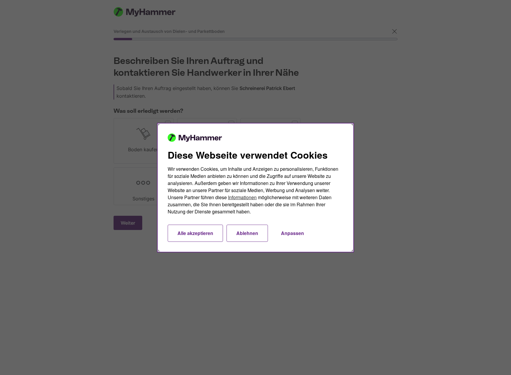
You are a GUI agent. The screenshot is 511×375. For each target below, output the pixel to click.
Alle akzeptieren (195, 233)
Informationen (242, 197)
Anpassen (292, 233)
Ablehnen (247, 233)
